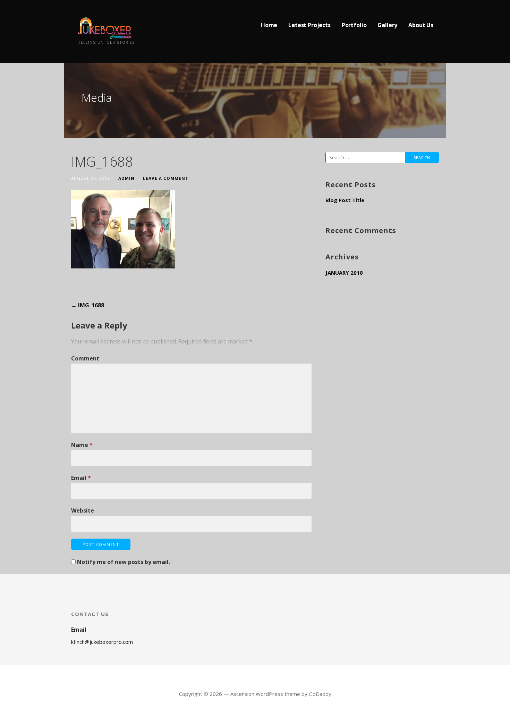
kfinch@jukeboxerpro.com (102, 641)
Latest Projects (309, 25)
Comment (85, 358)
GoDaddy (320, 693)
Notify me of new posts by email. (123, 562)
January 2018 (344, 272)
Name (82, 445)
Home (269, 25)
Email (81, 478)
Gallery (387, 25)
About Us (420, 25)
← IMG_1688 (87, 305)
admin (126, 178)
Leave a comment (165, 178)
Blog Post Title (344, 200)
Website (82, 510)
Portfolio (354, 25)
